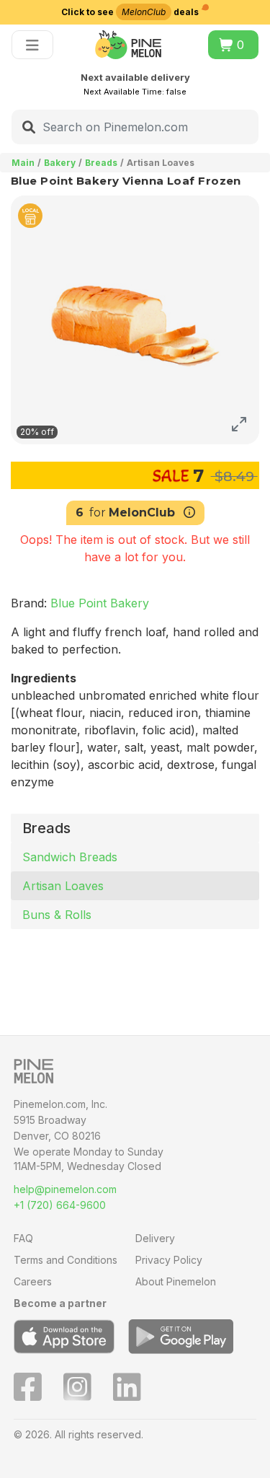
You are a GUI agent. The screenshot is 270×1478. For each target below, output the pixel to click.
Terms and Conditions (65, 1260)
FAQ (23, 1238)
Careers (33, 1281)
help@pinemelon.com (65, 1189)
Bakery (60, 162)
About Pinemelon (175, 1281)
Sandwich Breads (69, 857)
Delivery (155, 1238)
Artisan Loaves (63, 886)
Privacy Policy (168, 1260)
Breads (101, 162)
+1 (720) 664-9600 (60, 1205)
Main (23, 162)
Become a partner (60, 1303)
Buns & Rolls (56, 914)
